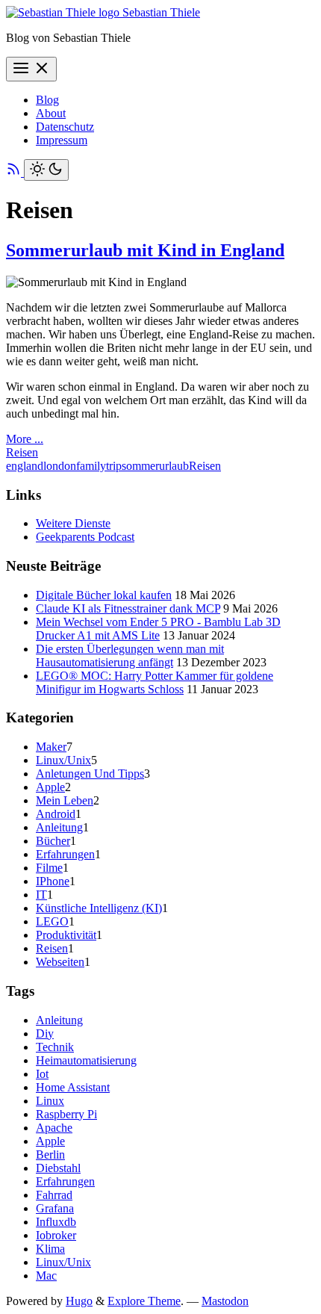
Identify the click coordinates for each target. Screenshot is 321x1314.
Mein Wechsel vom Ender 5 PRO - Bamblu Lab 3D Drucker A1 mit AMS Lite (158, 629)
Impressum (61, 140)
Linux (50, 1100)
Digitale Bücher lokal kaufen (104, 595)
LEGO (52, 921)
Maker (51, 746)
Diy (45, 1033)
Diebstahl (58, 1168)
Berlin (50, 1154)
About (51, 113)
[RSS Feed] (15, 172)
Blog (47, 99)
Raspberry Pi (66, 1114)
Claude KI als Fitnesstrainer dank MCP (128, 608)
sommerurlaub (155, 465)
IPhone (52, 881)
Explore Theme (144, 1301)
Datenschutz (65, 126)
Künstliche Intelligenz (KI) (99, 908)
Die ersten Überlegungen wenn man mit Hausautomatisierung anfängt (130, 655)
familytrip (99, 465)
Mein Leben (64, 800)
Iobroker (56, 1235)
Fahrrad (54, 1195)
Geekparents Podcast (85, 536)
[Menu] (31, 69)
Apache (54, 1127)
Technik (55, 1047)
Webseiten (60, 961)
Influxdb (56, 1221)
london (59, 465)
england (24, 465)
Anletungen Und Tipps (90, 773)
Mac (46, 1275)
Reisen (22, 452)
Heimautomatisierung (86, 1060)
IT (41, 894)
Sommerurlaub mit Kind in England (145, 250)
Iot (42, 1073)
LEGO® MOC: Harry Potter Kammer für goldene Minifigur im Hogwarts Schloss (154, 682)
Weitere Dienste (73, 523)
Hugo (79, 1301)
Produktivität (66, 935)
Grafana (55, 1208)
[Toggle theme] (46, 170)
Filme (49, 867)
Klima (50, 1248)
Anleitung (59, 827)
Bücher (53, 840)
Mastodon (225, 1301)
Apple (50, 787)
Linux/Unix (63, 760)
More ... (24, 439)
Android (55, 814)
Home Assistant (73, 1087)
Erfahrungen (65, 854)
